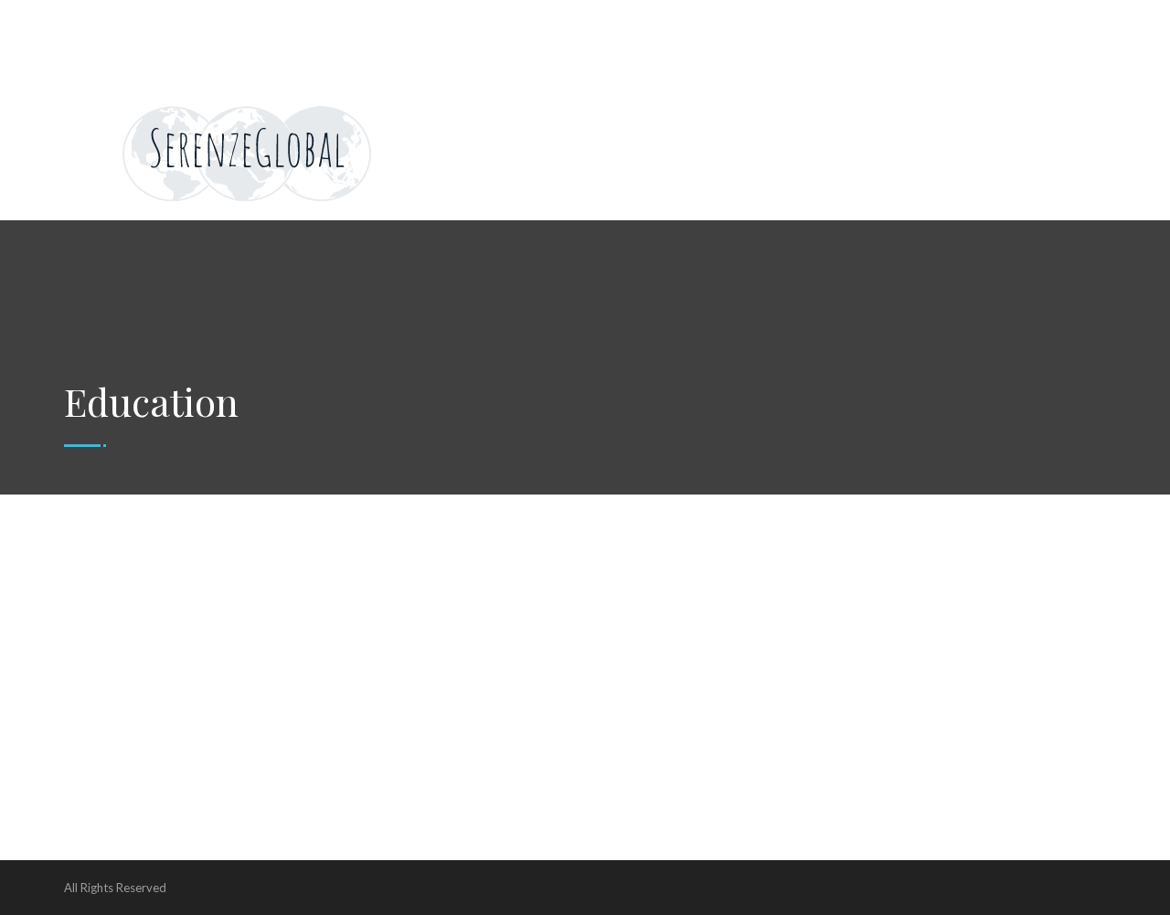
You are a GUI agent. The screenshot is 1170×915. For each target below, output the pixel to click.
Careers (429, 18)
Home (97, 18)
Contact (732, 18)
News (359, 18)
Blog (1030, 18)
